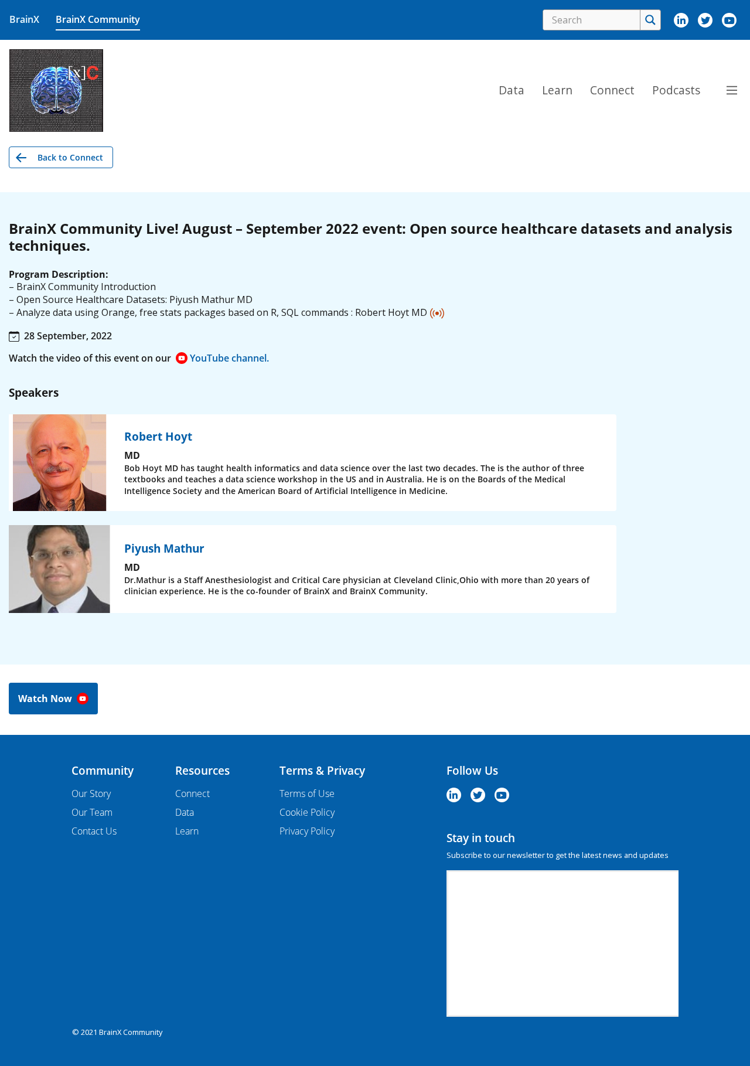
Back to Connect (70, 157)
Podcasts (676, 90)
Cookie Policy (307, 812)
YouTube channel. (229, 358)
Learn (557, 90)
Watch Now (46, 698)
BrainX (24, 19)
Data (511, 90)
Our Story (91, 793)
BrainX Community (98, 19)
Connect (612, 90)
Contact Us (94, 831)
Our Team (91, 812)
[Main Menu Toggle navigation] (732, 90)
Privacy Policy (307, 831)
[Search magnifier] (650, 20)
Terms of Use (307, 793)
